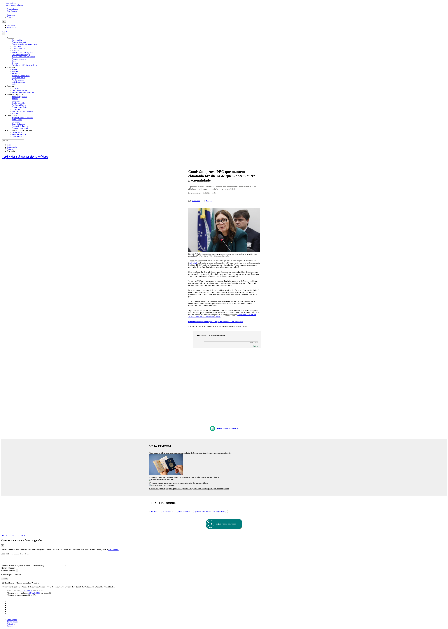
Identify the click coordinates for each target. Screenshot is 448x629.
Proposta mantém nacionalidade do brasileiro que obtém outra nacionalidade (184, 477)
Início (9, 145)
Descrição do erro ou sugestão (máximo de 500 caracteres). (22, 566)
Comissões (16, 101)
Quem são (15, 88)
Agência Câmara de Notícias (22, 118)
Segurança (15, 63)
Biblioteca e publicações (21, 76)
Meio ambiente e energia (21, 55)
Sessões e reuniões (18, 103)
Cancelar (11, 568)
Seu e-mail (5, 554)
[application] (227, 341)
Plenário (15, 99)
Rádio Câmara (17, 120)
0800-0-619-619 (26, 591)
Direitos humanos (18, 48)
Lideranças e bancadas (20, 90)
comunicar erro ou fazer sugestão (13, 535)
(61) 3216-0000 (34, 593)
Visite (14, 84)
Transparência (17, 132)
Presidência (16, 74)
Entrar (4, 31)
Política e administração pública (23, 57)
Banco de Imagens (18, 124)
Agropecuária (17, 40)
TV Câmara (16, 122)
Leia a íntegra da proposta (227, 428)
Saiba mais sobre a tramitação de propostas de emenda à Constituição (215, 322)
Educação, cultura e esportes (22, 53)
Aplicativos (11, 624)
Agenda (15, 69)
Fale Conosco (12, 11)
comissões (167, 511)
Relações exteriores (19, 59)
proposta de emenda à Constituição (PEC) (210, 511)
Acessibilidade (12, 9)
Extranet (10, 626)
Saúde (14, 61)
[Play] (199, 341)
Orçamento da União (19, 107)
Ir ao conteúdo (11, 3)
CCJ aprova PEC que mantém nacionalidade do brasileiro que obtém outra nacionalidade (190, 453)
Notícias (10, 149)
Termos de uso (12, 622)
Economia (15, 50)
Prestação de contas (19, 134)
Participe (15, 113)
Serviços (15, 71)
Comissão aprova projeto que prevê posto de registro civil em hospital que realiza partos (189, 488)
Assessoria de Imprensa (20, 126)
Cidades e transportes (19, 42)
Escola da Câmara (18, 78)
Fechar (4, 579)
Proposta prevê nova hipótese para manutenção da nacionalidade (178, 483)
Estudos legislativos (19, 105)
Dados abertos (17, 137)
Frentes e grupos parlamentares (23, 92)
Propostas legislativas (19, 97)
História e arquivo (18, 82)
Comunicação (12, 147)
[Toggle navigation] (3, 34)
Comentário (196, 201)
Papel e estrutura (18, 80)
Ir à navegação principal (14, 5)
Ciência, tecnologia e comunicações (25, 44)
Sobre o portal (12, 620)
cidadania (154, 511)
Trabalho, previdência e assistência (24, 65)
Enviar (4, 568)
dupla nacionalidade (183, 511)
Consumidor (16, 46)
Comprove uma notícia (20, 128)
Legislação (16, 109)
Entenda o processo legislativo (23, 111)
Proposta (209, 201)
